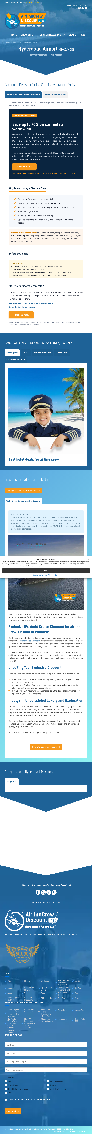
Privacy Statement (11, 1031)
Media (77, 981)
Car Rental (79, 988)
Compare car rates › (24, 166)
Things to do (46, 998)
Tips (26, 993)
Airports (16, 42)
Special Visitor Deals (47, 989)
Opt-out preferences (40, 575)
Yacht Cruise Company (30, 641)
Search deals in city (52, 34)
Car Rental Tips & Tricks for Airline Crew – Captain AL (12, 1023)
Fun (76, 993)
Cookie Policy (63, 1019)
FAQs (83, 34)
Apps (9, 993)
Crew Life (27, 34)
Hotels (27, 981)
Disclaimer (83, 1131)
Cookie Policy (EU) (80, 1020)
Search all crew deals (51, 902)
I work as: (10, 1077)
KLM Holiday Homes (29, 989)
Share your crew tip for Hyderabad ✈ (23, 490)
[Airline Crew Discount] (46, 21)
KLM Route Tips (62, 994)
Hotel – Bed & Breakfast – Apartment (63, 983)
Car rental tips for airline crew (22, 307)
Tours (43, 993)
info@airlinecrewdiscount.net (15, 2)
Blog (9, 981)
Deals (72, 34)
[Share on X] (43, 894)
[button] (88, 559)
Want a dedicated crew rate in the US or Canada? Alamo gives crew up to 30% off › (45, 173)
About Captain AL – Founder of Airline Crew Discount (13, 1013)
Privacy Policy (53, 575)
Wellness (45, 981)
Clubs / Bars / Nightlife (13, 999)
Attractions (62, 1010)
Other (77, 998)
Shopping (11, 988)
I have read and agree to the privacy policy (32, 1099)
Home (13, 34)
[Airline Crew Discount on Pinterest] (83, 9)
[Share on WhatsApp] (54, 894)
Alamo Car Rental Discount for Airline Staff (46, 1013)
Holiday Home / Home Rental (64, 989)
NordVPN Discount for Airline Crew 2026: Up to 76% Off (29, 1023)
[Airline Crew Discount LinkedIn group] (86, 9)
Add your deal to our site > (76, 5)
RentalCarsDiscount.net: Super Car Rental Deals (34, 1011)
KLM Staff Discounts (28, 999)
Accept (46, 570)
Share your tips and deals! (47, 1020)
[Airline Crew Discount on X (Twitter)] (80, 9)
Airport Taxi (80, 1010)
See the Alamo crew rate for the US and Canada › (31, 303)
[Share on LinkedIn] (48, 894)
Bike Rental (62, 998)
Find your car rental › (21, 315)
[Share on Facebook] (38, 894)
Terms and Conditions (58, 1131)
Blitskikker (69, 1129)
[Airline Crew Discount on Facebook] (77, 9)
